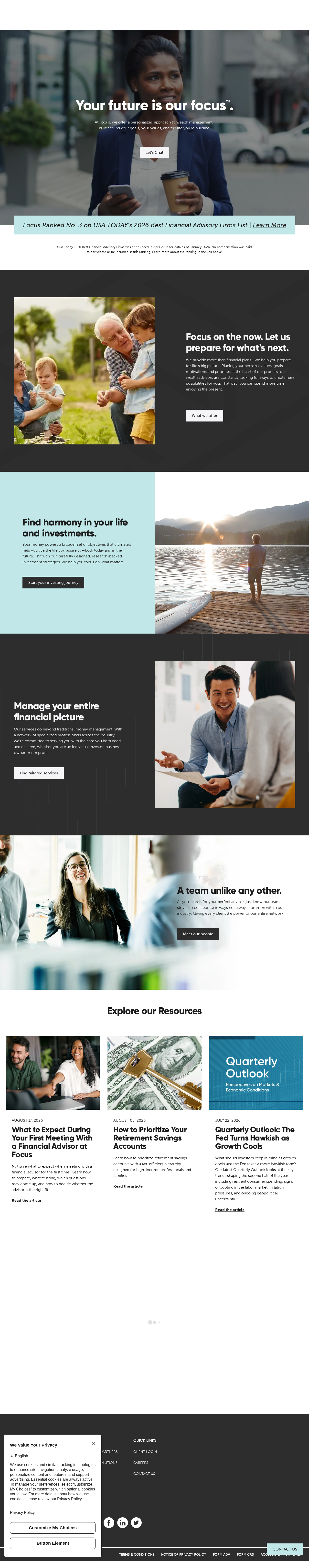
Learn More (269, 225)
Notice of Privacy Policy (183, 1554)
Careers (140, 1463)
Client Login (145, 1452)
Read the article (26, 1200)
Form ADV (221, 1554)
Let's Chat (154, 152)
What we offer (204, 415)
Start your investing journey (53, 582)
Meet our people (198, 934)
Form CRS (245, 1554)
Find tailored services (39, 773)
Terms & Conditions (136, 1554)
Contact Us (285, 1549)
